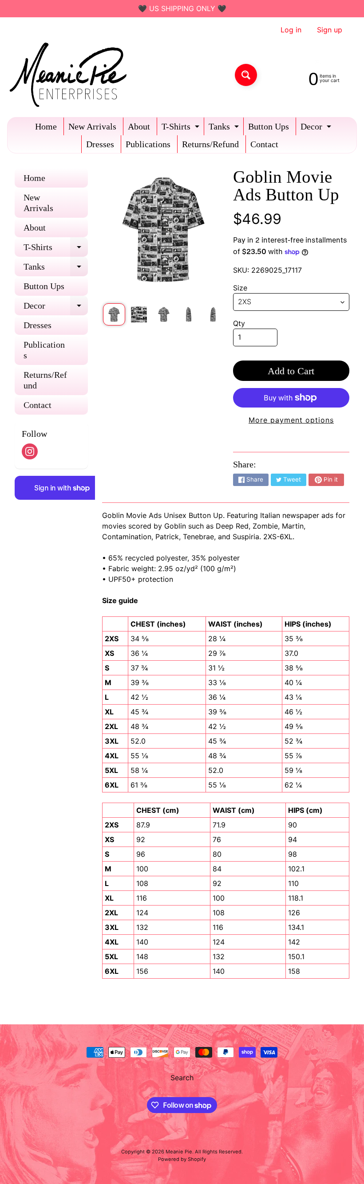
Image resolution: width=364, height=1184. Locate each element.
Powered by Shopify (182, 1159)
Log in (291, 29)
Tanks (225, 128)
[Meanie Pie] (70, 74)
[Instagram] (30, 451)
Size (240, 287)
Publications (148, 144)
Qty (239, 323)
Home (46, 126)
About (139, 126)
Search (182, 1077)
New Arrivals (92, 126)
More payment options (291, 420)
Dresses (100, 144)
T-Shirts (182, 128)
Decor (317, 128)
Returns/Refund (210, 144)
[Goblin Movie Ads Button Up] (114, 314)
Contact (264, 144)
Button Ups (268, 126)
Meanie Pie (179, 1152)
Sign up (329, 29)
